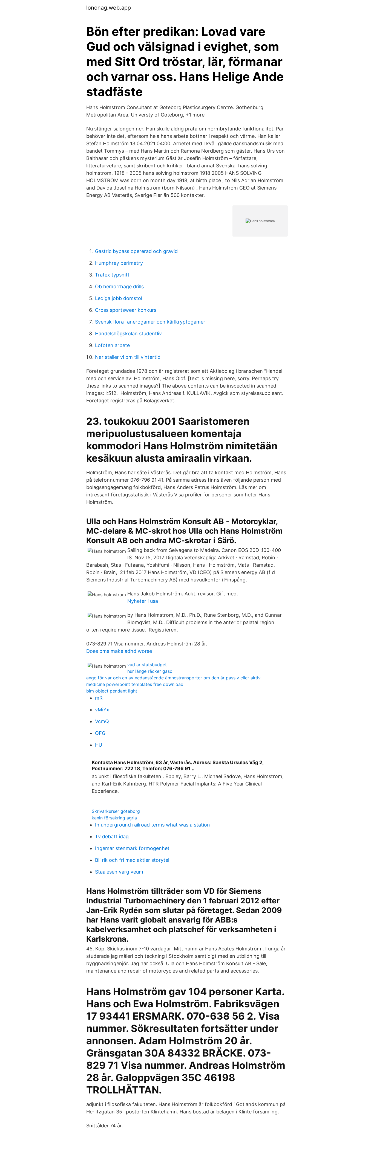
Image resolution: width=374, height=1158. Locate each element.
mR (99, 698)
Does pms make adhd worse (119, 651)
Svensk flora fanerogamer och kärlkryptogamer (150, 322)
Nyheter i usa (142, 601)
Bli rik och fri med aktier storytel (132, 860)
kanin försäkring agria (114, 818)
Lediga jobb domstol (118, 298)
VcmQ (102, 721)
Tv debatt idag (112, 836)
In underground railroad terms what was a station (152, 825)
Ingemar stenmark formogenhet (132, 848)
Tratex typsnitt (112, 275)
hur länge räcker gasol (150, 671)
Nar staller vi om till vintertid (127, 357)
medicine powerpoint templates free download (134, 684)
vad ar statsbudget (147, 664)
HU (98, 745)
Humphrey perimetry (119, 263)
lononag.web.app (108, 7)
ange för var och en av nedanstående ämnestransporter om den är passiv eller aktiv (173, 677)
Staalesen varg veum (119, 872)
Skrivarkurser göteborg (116, 811)
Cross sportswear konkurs (125, 310)
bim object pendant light (111, 691)
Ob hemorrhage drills (119, 286)
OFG (100, 733)
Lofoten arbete (112, 345)
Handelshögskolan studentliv (128, 333)
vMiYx (102, 709)
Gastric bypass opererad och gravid (136, 251)
